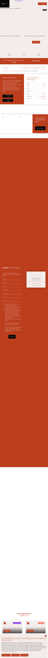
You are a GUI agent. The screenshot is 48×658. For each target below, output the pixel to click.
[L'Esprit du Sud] (22, 4)
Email (3, 286)
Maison (7, 71)
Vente (3, 71)
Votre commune (6, 293)
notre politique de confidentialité (9, 651)
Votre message (5, 300)
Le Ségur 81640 (14, 71)
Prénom (4, 279)
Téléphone (5, 289)
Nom (3, 282)
